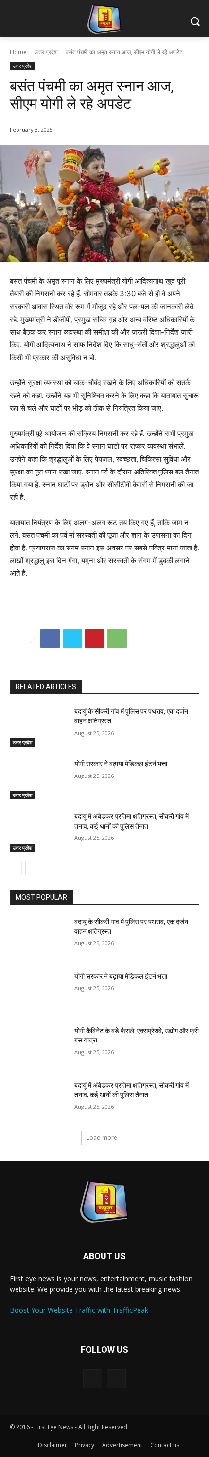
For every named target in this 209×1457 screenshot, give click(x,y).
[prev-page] (16, 868)
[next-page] (31, 868)
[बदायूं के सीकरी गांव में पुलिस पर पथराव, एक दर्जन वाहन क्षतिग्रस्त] (38, 727)
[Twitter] (72, 638)
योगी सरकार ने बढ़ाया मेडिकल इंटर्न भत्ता (120, 764)
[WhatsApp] (117, 638)
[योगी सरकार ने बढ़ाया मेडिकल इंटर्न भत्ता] (38, 779)
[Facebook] (50, 638)
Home (18, 52)
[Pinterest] (94, 638)
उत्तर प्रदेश (46, 52)
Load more (102, 1138)
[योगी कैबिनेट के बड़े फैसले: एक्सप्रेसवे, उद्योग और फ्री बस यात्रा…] (38, 1046)
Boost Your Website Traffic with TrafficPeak (79, 1310)
